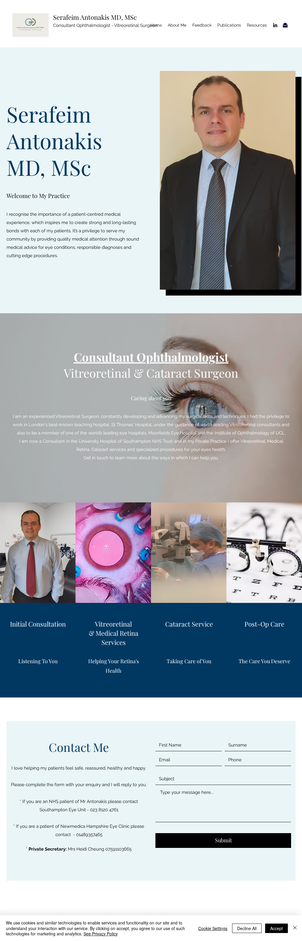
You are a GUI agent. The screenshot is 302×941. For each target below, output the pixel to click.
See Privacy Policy (100, 934)
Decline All (247, 928)
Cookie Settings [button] (212, 928)
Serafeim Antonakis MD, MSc (95, 17)
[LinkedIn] (275, 25)
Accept (276, 928)
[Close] (294, 928)
